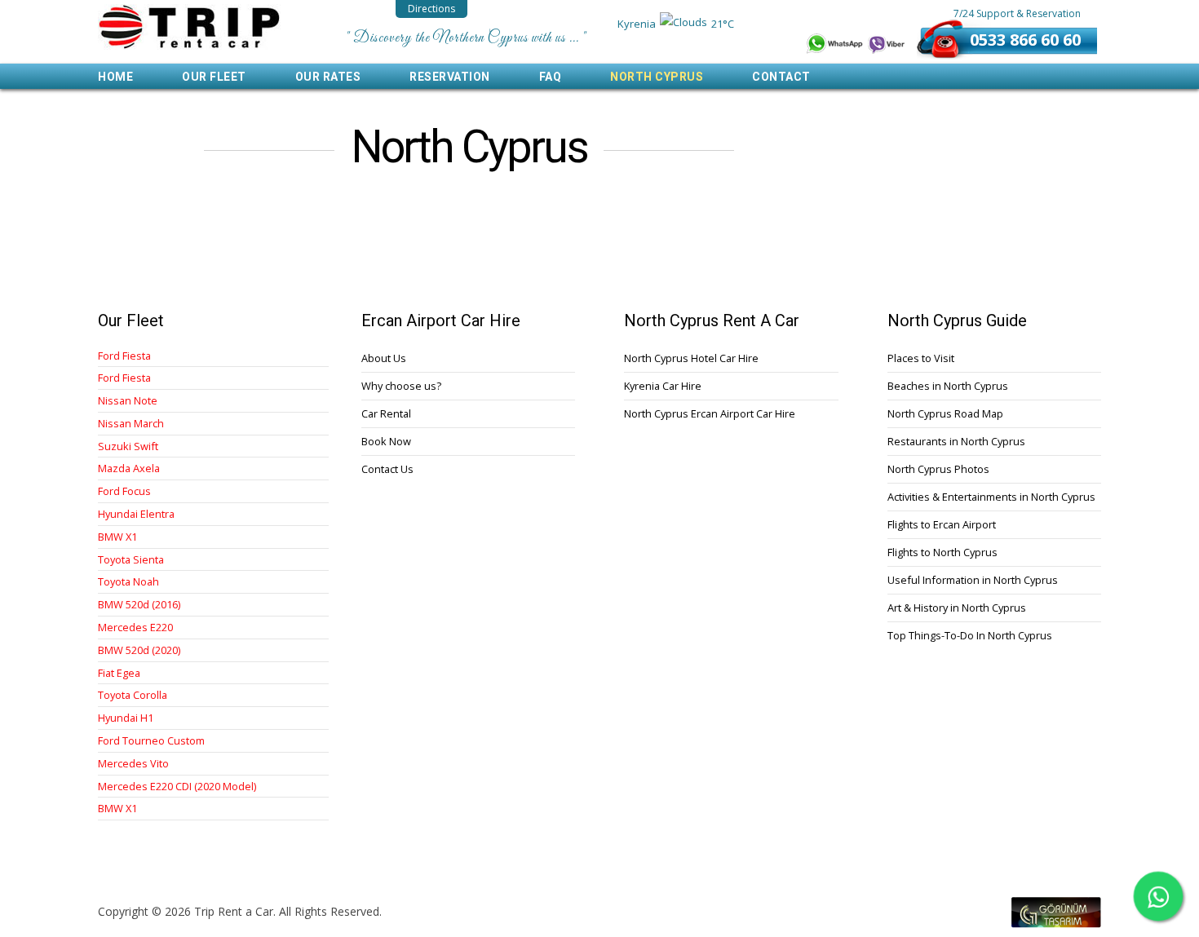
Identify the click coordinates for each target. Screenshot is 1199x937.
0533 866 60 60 (1025, 40)
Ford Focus (124, 491)
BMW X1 (117, 537)
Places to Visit (920, 358)
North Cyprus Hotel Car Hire (691, 358)
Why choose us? (401, 385)
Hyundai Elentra (136, 514)
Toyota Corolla (132, 695)
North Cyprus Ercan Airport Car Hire (709, 413)
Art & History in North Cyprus (956, 607)
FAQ (550, 76)
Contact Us (387, 469)
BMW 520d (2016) (139, 604)
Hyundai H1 (125, 718)
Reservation (449, 76)
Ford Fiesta (124, 356)
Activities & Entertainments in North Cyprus (991, 496)
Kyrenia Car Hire (662, 385)
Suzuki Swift (128, 446)
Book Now (386, 441)
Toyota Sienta (131, 560)
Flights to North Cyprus (942, 552)
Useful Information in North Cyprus (972, 579)
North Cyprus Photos (938, 469)
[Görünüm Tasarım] (1056, 923)
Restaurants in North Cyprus (956, 441)
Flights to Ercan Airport (941, 524)
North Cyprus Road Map (945, 413)
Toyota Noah (128, 582)
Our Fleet (214, 76)
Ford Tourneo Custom (151, 741)
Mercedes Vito (133, 763)
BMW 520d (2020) (139, 650)
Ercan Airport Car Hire (189, 27)
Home (115, 76)
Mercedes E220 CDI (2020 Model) (177, 786)
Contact (781, 76)
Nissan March (131, 423)
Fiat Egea (119, 673)
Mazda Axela (129, 468)
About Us (383, 358)
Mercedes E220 (135, 627)
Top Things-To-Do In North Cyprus (969, 635)
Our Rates (328, 76)
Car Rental (386, 413)
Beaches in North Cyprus (947, 385)
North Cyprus (656, 76)
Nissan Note (127, 401)
